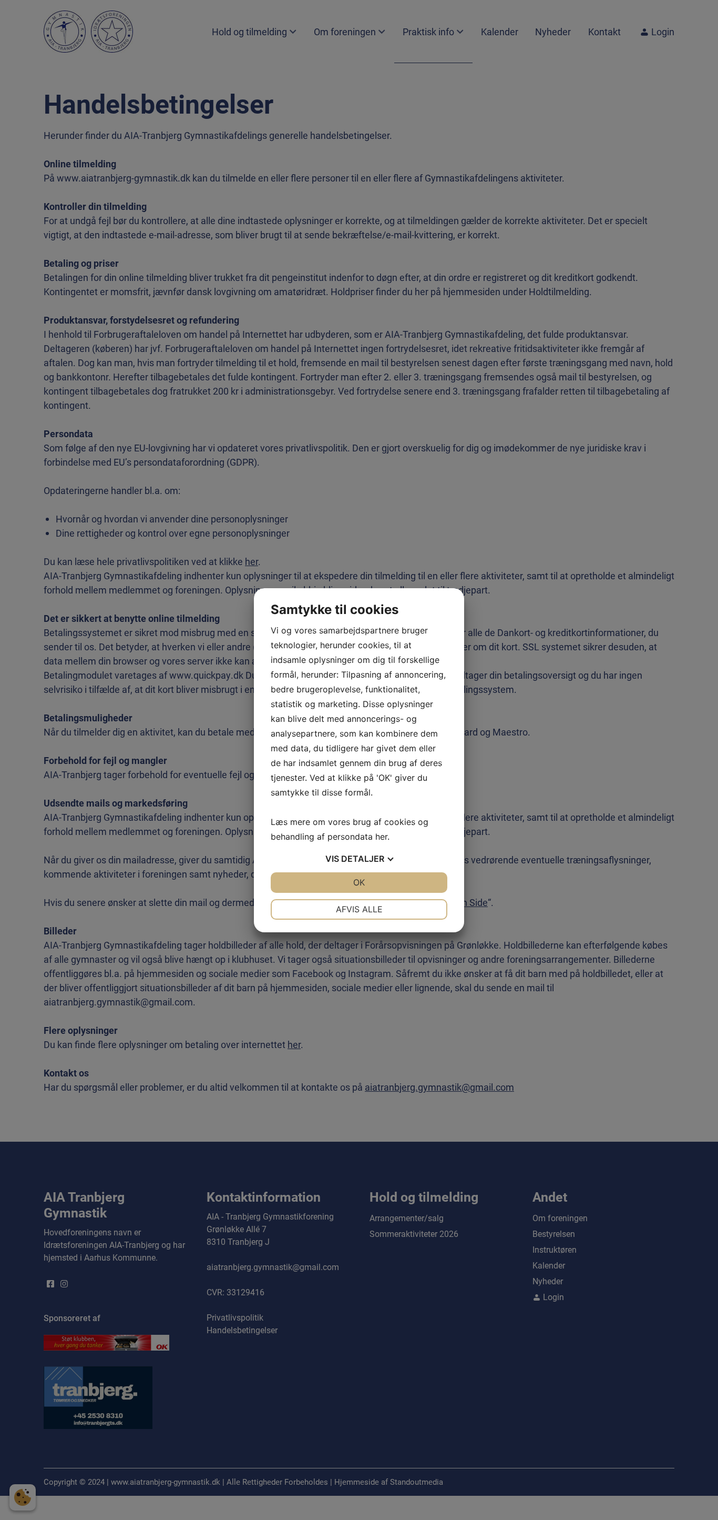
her (381, 836)
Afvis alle (359, 909)
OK (359, 882)
